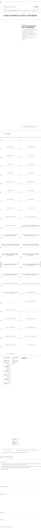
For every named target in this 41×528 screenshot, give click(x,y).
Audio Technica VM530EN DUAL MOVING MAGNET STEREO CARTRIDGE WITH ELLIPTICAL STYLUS (10, 264)
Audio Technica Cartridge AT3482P (31, 292)
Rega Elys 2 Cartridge (31, 199)
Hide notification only (9, 526)
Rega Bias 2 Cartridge (10, 207)
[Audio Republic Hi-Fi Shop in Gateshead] (9, 7)
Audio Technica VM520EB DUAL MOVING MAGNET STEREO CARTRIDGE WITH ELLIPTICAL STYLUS (10, 274)
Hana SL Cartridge (30, 155)
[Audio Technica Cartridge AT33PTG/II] (10, 332)
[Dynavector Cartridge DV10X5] (10, 349)
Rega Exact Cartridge (10, 199)
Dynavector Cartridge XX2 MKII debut (10, 216)
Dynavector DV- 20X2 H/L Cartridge (10, 225)
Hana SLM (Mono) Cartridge (10, 155)
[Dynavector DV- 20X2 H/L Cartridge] (10, 221)
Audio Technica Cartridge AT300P (10, 309)
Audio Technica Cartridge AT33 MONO (30, 336)
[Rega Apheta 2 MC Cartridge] (30, 177)
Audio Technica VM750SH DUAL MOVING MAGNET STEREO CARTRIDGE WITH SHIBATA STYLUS (10, 235)
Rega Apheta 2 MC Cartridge (31, 181)
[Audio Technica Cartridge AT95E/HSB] (10, 314)
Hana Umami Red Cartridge (31, 146)
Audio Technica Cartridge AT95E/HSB (10, 318)
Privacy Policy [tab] (2, 519)
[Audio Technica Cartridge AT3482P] (30, 288)
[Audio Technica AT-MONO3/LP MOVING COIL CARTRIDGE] (30, 279)
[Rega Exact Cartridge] (10, 195)
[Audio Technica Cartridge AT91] (10, 323)
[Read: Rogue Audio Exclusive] (13, 364)
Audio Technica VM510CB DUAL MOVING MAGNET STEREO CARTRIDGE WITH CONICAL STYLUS (31, 274)
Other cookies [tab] (2, 512)
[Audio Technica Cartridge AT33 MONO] (30, 332)
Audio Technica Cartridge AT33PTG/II (10, 10)
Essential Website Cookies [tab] (4, 469)
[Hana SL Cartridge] (30, 151)
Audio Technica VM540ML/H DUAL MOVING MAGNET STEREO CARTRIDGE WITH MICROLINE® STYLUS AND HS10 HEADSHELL (10, 254)
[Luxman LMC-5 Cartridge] (10, 142)
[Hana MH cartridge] (30, 169)
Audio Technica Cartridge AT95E (30, 318)
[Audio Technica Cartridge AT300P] (10, 306)
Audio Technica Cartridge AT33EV (10, 344)
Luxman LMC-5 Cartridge (10, 146)
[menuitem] (34, 7)
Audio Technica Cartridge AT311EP (31, 301)
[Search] (34, 7)
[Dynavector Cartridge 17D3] (30, 340)
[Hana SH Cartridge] (10, 160)
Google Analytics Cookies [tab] (4, 486)
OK (2, 454)
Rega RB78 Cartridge (31, 190)
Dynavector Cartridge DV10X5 (10, 353)
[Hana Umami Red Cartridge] (30, 142)
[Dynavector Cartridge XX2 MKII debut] (10, 212)
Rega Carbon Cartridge (31, 207)
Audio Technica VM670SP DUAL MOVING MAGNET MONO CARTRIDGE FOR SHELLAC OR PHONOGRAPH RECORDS (10, 245)
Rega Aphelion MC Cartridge (10, 181)
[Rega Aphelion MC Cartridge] (10, 177)
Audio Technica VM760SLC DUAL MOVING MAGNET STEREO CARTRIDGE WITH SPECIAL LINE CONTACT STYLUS (31, 226)
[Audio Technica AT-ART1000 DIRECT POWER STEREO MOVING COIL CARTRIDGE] (10, 288)
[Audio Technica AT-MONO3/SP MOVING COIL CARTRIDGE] (10, 279)
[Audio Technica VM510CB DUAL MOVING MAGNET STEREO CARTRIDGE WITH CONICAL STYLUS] (30, 270)
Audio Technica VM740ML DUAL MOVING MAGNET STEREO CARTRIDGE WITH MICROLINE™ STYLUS (31, 235)
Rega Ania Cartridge (10, 190)
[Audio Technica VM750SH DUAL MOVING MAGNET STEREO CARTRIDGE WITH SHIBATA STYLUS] (10, 231)
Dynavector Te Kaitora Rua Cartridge (30, 216)
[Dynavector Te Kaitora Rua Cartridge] (30, 212)
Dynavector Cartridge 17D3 (31, 344)
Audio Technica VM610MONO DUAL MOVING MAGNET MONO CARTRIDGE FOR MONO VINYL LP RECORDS (31, 245)
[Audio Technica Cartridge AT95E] (30, 314)
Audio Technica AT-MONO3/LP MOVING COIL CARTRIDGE (31, 283)
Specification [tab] (23, 39)
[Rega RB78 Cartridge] (30, 186)
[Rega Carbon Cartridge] (30, 204)
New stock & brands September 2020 (15, 443)
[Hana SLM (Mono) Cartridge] (10, 151)
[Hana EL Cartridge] (30, 160)
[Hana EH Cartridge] (10, 169)
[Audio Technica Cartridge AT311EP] (30, 297)
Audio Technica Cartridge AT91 (10, 327)
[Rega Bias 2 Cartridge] (10, 204)
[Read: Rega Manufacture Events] (13, 359)
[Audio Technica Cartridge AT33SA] (30, 323)
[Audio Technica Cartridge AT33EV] (10, 340)
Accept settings (3, 526)
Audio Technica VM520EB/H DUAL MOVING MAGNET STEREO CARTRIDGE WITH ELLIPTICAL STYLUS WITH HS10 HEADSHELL (30, 265)
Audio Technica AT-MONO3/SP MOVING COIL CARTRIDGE (10, 283)
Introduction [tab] (23, 24)
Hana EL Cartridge (30, 164)
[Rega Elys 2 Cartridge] (30, 195)
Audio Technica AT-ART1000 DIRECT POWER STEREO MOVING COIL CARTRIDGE (10, 293)
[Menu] (36, 7)
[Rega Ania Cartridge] (10, 186)
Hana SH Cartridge (10, 164)
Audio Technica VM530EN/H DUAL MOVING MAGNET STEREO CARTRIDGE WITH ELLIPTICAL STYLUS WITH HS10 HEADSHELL (30, 254)
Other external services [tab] (3, 494)
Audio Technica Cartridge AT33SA (31, 327)
